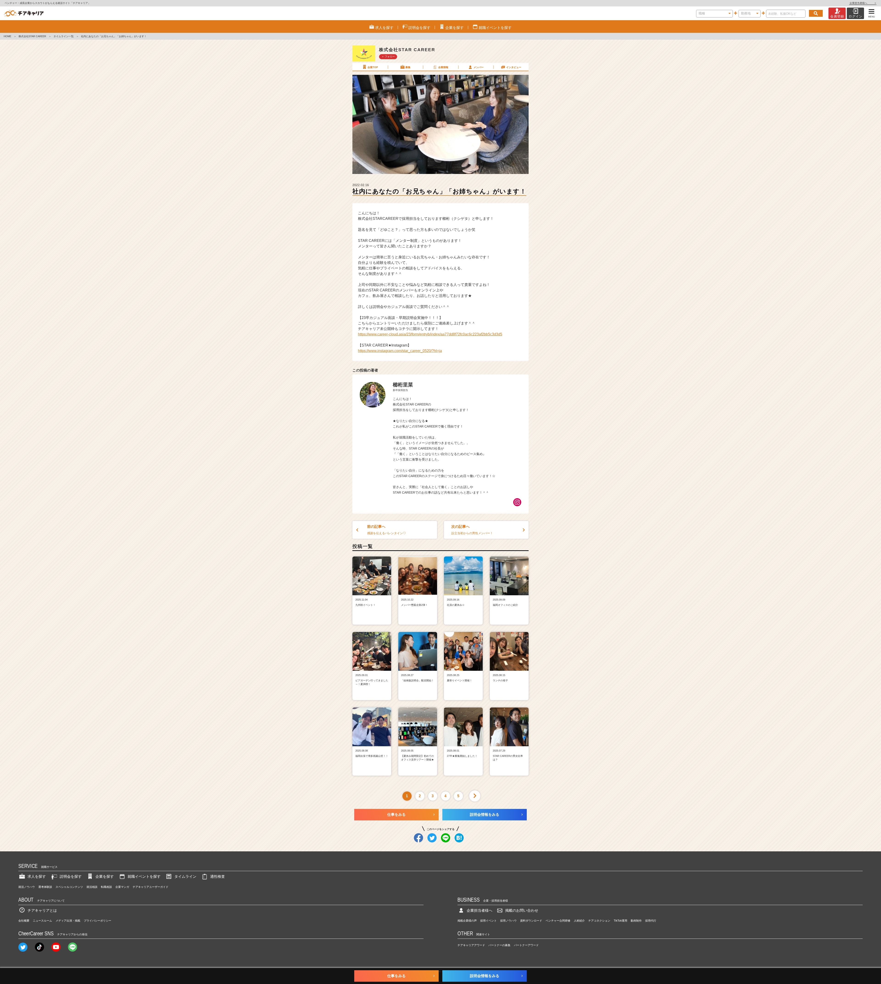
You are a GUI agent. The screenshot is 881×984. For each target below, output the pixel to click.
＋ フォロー (388, 56)
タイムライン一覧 (63, 36)
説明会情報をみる (484, 814)
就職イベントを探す (144, 876)
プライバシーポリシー (97, 920)
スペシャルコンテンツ (69, 887)
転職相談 (106, 887)
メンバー (479, 67)
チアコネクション (599, 920)
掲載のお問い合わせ (521, 910)
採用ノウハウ (508, 920)
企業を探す (104, 876)
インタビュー (513, 67)
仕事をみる (396, 814)
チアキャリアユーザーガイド (150, 887)
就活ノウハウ (26, 887)
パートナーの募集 (499, 945)
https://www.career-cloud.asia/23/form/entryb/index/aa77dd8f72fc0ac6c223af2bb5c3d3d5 (430, 334)
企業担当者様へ (863, 3)
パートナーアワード (526, 945)
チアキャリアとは (42, 910)
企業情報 (443, 67)
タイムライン (185, 876)
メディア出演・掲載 (68, 920)
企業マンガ (122, 887)
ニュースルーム (42, 920)
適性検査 (217, 876)
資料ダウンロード (531, 920)
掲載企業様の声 (467, 920)
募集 (407, 67)
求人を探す (37, 876)
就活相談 (92, 887)
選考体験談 (45, 887)
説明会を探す (71, 876)
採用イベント (488, 920)
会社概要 (23, 920)
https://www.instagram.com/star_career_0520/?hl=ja (400, 351)
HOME (7, 36)
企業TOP (373, 67)
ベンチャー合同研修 (558, 920)
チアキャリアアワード (471, 945)
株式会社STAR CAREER (32, 36)
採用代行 (650, 920)
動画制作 (636, 920)
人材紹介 (579, 920)
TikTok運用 (620, 920)
